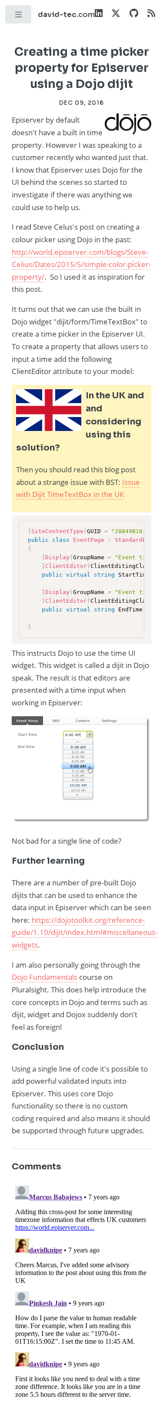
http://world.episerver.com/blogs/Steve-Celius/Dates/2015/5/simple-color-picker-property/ (81, 264)
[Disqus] (82, 1290)
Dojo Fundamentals (44, 977)
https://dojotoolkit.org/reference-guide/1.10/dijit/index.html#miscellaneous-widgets (84, 932)
